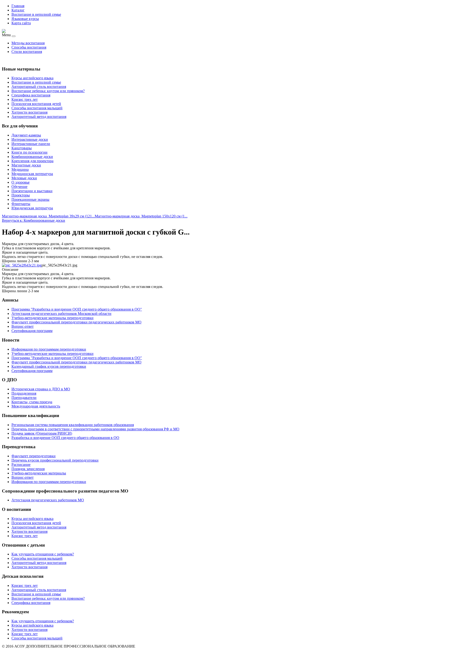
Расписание (21, 465)
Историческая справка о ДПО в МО (40, 389)
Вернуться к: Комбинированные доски (33, 220)
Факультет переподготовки (33, 456)
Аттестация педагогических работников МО (47, 500)
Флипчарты (20, 204)
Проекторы (20, 195)
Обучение (19, 187)
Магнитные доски (26, 165)
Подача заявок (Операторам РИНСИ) (41, 433)
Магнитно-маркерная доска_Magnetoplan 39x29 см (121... (48, 216)
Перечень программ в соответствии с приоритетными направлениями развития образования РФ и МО (95, 429)
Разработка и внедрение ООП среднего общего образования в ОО (65, 438)
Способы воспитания (28, 47)
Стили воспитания (26, 52)
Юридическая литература (32, 208)
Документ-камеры (26, 135)
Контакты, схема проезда (31, 402)
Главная (17, 6)
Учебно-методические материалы (38, 473)
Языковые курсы (25, 19)
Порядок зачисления (28, 469)
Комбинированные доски (32, 157)
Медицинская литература (32, 174)
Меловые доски (24, 178)
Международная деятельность (35, 406)
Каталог (18, 10)
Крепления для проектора (32, 161)
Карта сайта (21, 23)
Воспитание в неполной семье (36, 14)
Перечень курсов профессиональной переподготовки (55, 460)
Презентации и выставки (31, 191)
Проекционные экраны (30, 199)
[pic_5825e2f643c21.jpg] (22, 265)
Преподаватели (23, 398)
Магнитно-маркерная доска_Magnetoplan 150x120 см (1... (141, 216)
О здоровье (20, 182)
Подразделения (23, 393)
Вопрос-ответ (22, 477)
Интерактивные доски (29, 139)
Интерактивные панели (30, 144)
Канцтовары (21, 148)
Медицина (20, 169)
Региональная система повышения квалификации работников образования (72, 425)
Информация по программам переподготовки (48, 482)
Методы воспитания (28, 43)
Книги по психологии (29, 152)
